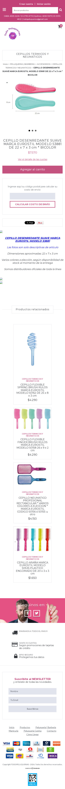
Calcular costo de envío (32, 204)
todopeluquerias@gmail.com (35, 19)
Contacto (51, 730)
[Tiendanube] (32, 768)
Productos (25, 727)
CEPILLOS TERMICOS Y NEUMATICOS (32, 380)
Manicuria (13, 730)
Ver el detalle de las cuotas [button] (32, 159)
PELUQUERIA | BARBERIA (22, 64)
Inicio (5, 64)
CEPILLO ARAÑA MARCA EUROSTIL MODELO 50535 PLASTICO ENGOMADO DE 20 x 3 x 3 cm (32, 568)
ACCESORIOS (44, 64)
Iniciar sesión (44, 4)
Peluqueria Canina (32, 730)
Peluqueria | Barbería (45, 727)
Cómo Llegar (32, 734)
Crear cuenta (26, 4)
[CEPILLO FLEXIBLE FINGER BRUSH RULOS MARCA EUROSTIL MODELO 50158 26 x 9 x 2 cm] (32, 419)
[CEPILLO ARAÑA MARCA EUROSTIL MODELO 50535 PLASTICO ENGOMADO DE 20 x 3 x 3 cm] (32, 540)
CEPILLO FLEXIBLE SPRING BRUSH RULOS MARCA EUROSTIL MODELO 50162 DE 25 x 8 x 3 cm (32, 390)
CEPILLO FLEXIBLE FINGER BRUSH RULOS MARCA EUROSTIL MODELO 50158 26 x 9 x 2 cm (33, 445)
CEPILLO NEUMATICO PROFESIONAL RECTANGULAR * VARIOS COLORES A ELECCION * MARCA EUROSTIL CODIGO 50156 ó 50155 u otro (33, 506)
